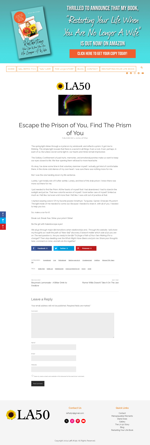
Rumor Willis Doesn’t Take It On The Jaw (100, 282)
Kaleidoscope (59, 269)
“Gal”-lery (45, 69)
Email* (33, 354)
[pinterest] (139, 73)
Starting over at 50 (74, 260)
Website (34, 365)
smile (89, 269)
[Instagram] (72, 421)
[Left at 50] (73, 89)
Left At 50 (73, 441)
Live (54, 260)
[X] (66, 421)
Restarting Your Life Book (118, 69)
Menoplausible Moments (122, 416)
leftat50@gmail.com (75, 413)
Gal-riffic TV (26, 69)
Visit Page (75, 31)
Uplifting (97, 260)
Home (11, 69)
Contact (92, 69)
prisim (84, 269)
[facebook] (131, 73)
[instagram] (135, 73)
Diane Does (122, 419)
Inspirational (47, 260)
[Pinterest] (78, 421)
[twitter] (127, 73)
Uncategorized (87, 260)
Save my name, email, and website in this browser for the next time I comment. (59, 376)
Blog (80, 69)
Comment (34, 311)
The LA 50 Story (64, 69)
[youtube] (143, 73)
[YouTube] (83, 421)
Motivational (62, 260)
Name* (33, 343)
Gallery (122, 422)
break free (41, 269)
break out (50, 269)
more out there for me (72, 269)
